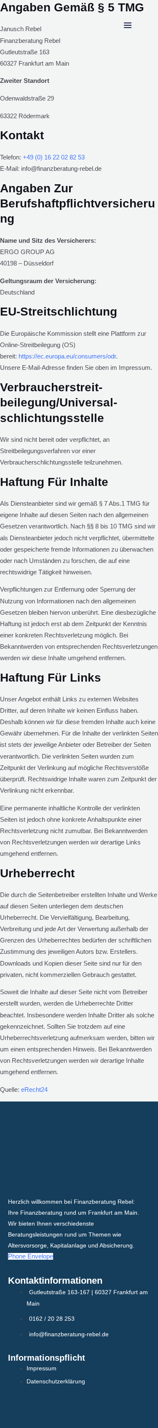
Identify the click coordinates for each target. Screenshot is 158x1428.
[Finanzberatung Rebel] (36, 25)
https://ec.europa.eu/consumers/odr (67, 356)
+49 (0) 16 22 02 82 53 (54, 157)
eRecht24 (34, 1089)
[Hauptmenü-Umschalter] (127, 25)
